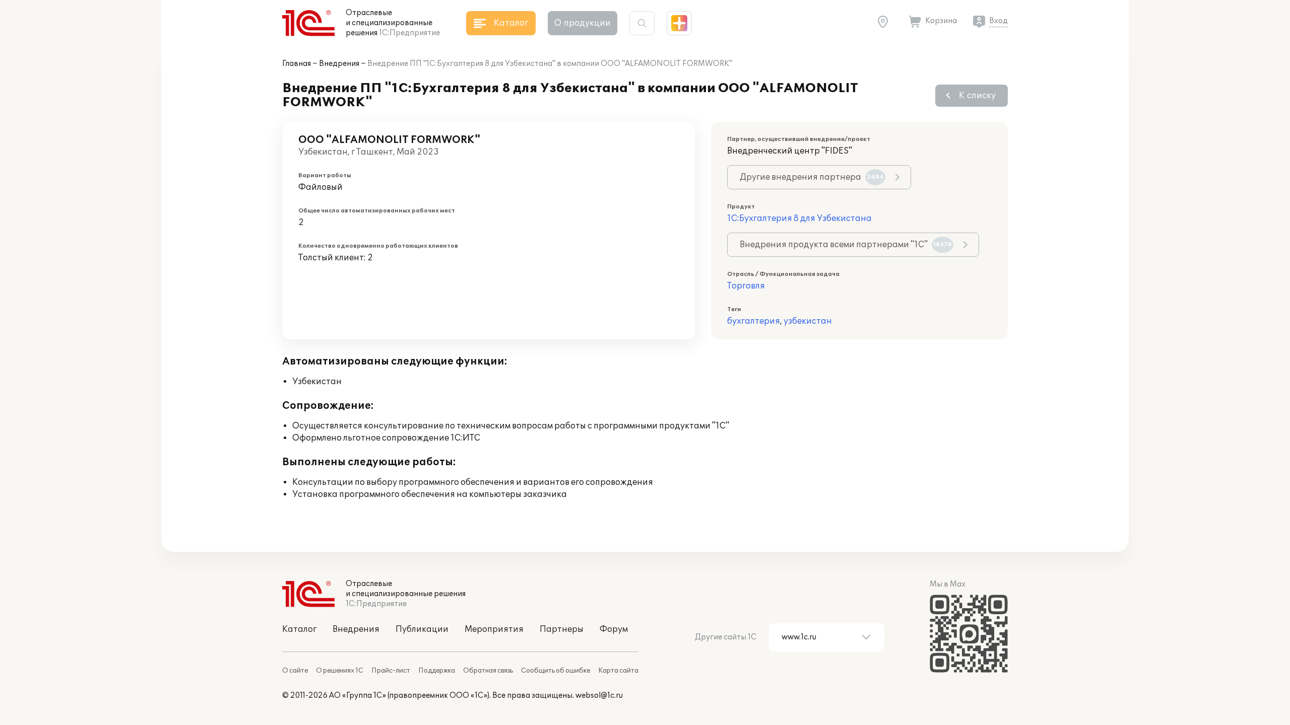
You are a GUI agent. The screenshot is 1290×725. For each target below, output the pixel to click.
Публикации (422, 629)
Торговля (746, 286)
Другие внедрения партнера (812, 177)
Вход (998, 21)
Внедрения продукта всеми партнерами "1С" (846, 245)
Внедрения (339, 63)
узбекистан (808, 321)
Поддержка (436, 671)
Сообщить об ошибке (555, 671)
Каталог (299, 629)
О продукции (582, 23)
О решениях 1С (339, 671)
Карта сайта (618, 671)
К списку (977, 96)
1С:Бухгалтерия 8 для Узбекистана (799, 218)
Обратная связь (488, 671)
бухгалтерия (753, 321)
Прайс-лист (390, 671)
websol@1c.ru (599, 695)
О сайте (295, 671)
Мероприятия (494, 629)
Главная (296, 63)
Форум (614, 629)
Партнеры (562, 629)
